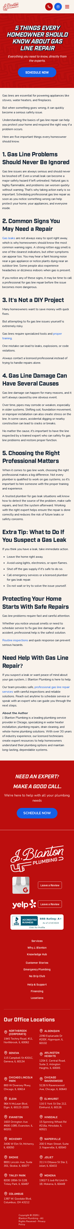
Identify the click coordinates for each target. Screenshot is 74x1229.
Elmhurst (51, 1098)
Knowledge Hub (37, 954)
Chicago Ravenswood (53, 1079)
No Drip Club (37, 975)
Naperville (52, 1138)
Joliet (48, 1157)
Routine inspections (15, 640)
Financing (37, 991)
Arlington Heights (51, 1054)
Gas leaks (8, 238)
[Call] (49, 7)
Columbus (16, 1193)
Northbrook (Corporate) (18, 1032)
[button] (58, 7)
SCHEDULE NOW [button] (37, 72)
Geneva (14, 1052)
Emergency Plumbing (37, 969)
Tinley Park (17, 1175)
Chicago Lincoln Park (21, 1079)
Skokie (13, 1157)
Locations (37, 997)
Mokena (50, 1175)
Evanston (16, 1117)
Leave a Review (49, 885)
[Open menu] (67, 7)
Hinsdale (51, 1117)
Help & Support (37, 984)
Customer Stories (37, 962)
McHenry (15, 1138)
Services (37, 940)
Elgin (13, 1098)
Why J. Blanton (37, 947)
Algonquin (52, 1030)
